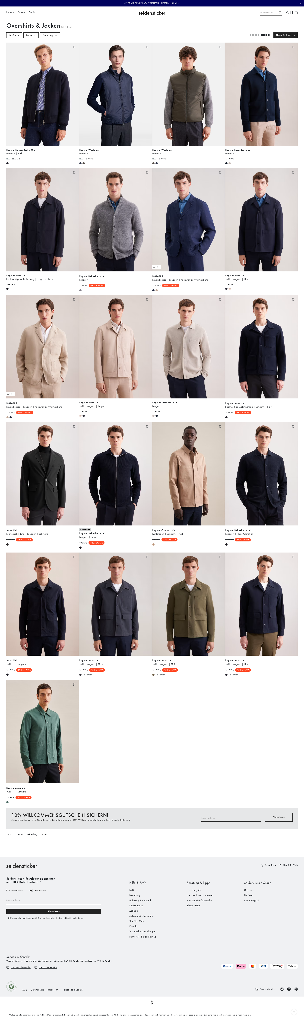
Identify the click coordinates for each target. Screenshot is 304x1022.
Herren (20, 834)
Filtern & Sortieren (285, 35)
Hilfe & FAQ (137, 883)
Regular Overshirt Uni (164, 530)
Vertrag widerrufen (48, 967)
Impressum (53, 989)
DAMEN (175, 3)
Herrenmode (40, 890)
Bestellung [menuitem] (134, 895)
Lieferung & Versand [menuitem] (140, 900)
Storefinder (271, 865)
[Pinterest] (296, 988)
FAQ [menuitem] (131, 890)
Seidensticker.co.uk (72, 989)
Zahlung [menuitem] (133, 910)
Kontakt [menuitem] (133, 926)
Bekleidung (32, 834)
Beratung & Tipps (198, 883)
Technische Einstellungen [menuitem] (142, 931)
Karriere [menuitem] (248, 895)
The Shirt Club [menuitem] (136, 921)
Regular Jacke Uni (15, 275)
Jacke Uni (11, 530)
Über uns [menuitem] (249, 890)
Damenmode (17, 890)
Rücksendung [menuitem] (136, 905)
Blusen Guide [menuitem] (194, 905)
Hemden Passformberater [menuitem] (200, 895)
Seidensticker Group (258, 883)
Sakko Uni (157, 276)
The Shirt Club (290, 865)
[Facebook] (282, 988)
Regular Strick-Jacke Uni (238, 149)
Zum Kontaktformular (21, 967)
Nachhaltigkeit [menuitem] (251, 900)
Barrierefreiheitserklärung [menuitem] (142, 936)
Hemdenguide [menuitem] (194, 890)
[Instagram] (289, 988)
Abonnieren (279, 817)
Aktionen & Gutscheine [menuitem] (141, 915)
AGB (24, 989)
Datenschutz (37, 989)
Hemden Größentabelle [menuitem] (199, 900)
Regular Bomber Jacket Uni (20, 149)
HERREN (165, 3)
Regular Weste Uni (89, 149)
